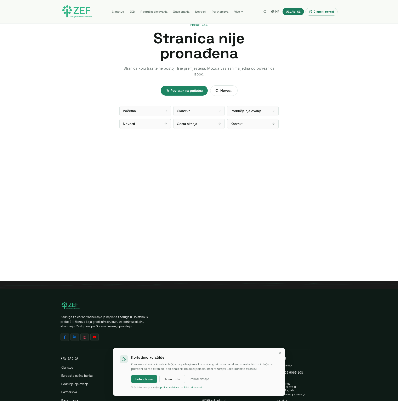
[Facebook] (65, 337)
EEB (132, 11)
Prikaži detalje (199, 379)
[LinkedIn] (74, 337)
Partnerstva (220, 11)
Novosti (200, 11)
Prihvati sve (144, 379)
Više (237, 11)
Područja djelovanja (154, 11)
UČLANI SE (293, 11)
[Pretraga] (265, 11)
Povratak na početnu (187, 91)
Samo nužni (172, 379)
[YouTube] (94, 337)
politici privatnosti (192, 387)
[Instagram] (84, 337)
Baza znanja (181, 11)
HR (277, 11)
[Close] (280, 353)
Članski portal (324, 11)
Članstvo (118, 11)
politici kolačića (169, 387)
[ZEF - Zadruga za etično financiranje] (77, 11)
